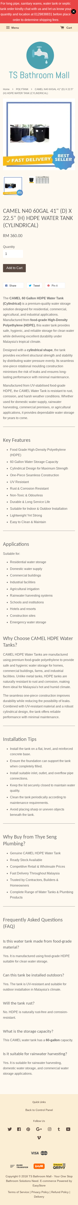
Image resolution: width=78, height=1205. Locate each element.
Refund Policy (60, 1192)
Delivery (39, 1196)
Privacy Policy (40, 1192)
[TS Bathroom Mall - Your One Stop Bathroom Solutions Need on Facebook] (19, 1129)
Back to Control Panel (39, 1110)
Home (6, 89)
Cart (69, 27)
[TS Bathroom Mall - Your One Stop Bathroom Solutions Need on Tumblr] (59, 1129)
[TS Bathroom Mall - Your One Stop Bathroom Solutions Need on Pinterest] (28, 1129)
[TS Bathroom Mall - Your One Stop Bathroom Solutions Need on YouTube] (68, 1129)
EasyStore (39, 1185)
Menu (15, 27)
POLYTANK (22, 89)
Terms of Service (18, 1192)
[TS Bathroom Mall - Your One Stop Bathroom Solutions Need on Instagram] (49, 1129)
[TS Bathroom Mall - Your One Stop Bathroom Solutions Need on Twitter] (10, 1129)
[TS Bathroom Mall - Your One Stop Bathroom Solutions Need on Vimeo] (39, 1138)
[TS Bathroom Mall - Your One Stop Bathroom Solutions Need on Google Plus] (39, 1129)
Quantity (9, 246)
